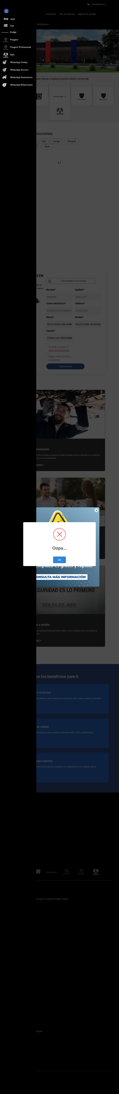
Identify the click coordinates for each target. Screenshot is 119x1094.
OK (59, 560)
